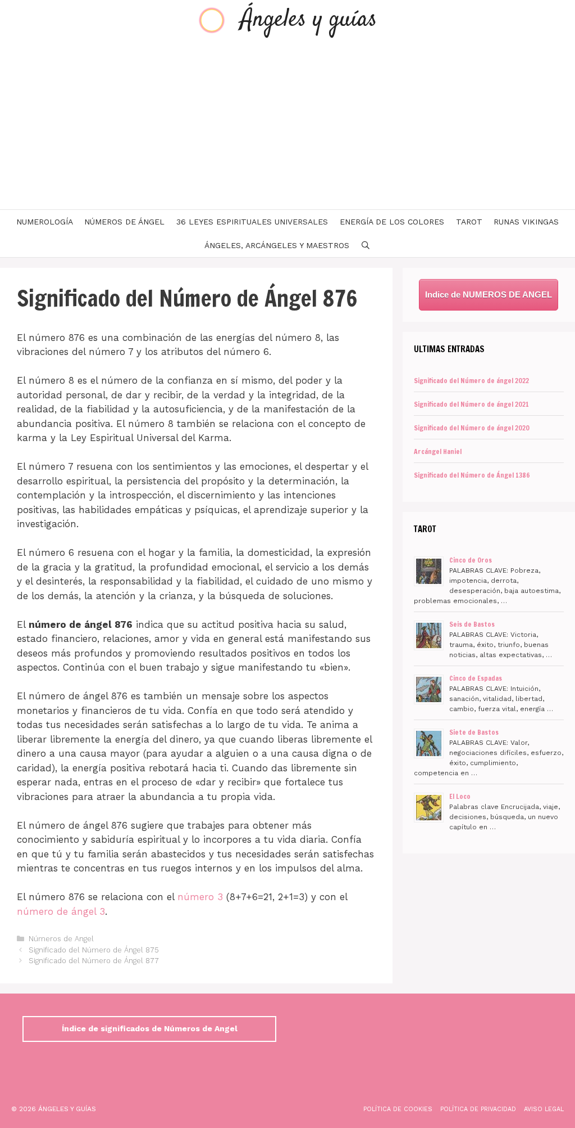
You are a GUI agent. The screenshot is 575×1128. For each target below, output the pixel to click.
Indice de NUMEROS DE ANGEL (488, 294)
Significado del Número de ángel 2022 (471, 380)
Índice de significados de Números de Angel (150, 1028)
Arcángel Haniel (438, 451)
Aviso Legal (544, 1109)
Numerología (44, 221)
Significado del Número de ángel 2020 (472, 428)
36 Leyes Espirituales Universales (252, 221)
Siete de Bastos (474, 732)
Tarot (469, 221)
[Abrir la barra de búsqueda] (365, 245)
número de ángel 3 (61, 911)
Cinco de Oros (470, 560)
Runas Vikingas (526, 221)
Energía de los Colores (392, 221)
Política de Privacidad (478, 1109)
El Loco (460, 796)
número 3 (200, 896)
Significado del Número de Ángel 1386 (472, 475)
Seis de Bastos (472, 624)
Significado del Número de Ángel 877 (94, 960)
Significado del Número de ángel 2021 (471, 404)
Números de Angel (61, 938)
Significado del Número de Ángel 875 (94, 950)
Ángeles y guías (308, 20)
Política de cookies (397, 1109)
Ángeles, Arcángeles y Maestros (276, 245)
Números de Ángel (124, 221)
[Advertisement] (287, 125)
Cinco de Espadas (475, 678)
